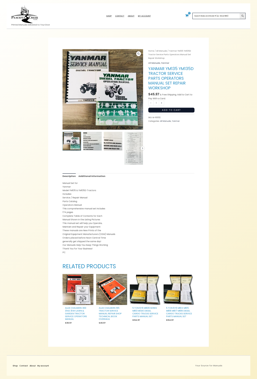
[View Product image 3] (113, 141)
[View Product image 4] (133, 148)
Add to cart (171, 110)
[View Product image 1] (72, 141)
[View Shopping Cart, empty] (187, 16)
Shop (15, 365)
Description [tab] (69, 176)
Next (142, 148)
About (33, 365)
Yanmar (165, 63)
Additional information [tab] (91, 176)
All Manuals (161, 51)
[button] (138, 53)
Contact (23, 365)
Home (151, 51)
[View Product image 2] (92, 141)
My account (43, 365)
